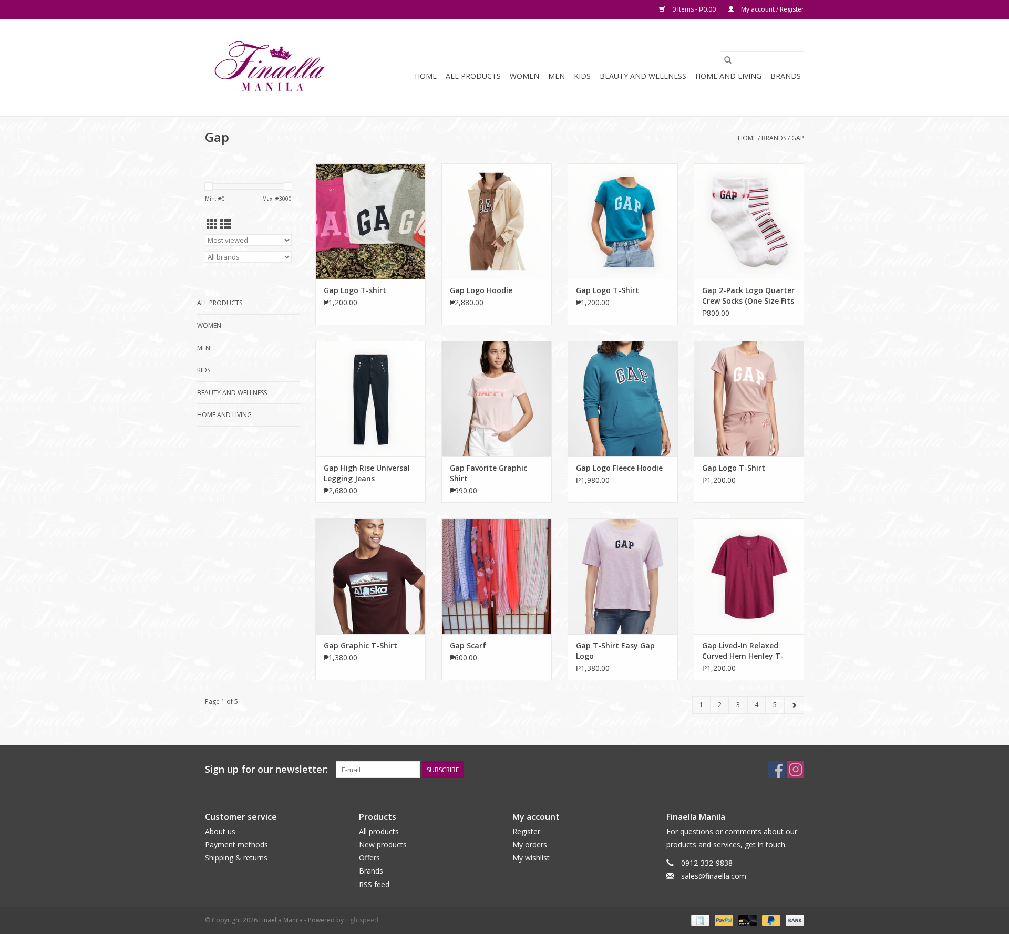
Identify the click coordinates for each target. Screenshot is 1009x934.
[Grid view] (212, 224)
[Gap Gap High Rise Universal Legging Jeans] (370, 398)
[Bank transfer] (793, 919)
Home (426, 76)
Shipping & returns (236, 858)
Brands (785, 76)
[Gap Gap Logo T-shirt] (370, 221)
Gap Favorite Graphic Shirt (488, 473)
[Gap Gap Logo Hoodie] (496, 221)
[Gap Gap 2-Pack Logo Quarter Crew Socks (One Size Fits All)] (749, 221)
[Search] (728, 59)
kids (582, 76)
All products (379, 831)
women (524, 76)
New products (383, 844)
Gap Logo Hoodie (481, 290)
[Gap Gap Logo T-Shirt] (623, 221)
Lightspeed (361, 920)
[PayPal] (723, 919)
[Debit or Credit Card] (746, 919)
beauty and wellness (643, 76)
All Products (473, 76)
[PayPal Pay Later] (770, 919)
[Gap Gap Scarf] (496, 576)
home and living (728, 76)
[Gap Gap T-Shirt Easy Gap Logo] (623, 576)
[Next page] (794, 705)
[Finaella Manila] (269, 67)
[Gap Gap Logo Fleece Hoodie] (623, 398)
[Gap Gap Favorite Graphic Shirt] (496, 398)
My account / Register (771, 9)
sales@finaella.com (713, 876)
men (556, 76)
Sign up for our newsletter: (266, 769)
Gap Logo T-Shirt (607, 290)
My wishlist (531, 858)
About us (220, 831)
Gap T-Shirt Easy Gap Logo (615, 650)
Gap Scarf (468, 645)
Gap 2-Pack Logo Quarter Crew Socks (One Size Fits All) (748, 295)
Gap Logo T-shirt (355, 290)
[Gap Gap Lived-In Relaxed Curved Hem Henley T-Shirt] (749, 576)
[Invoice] (699, 919)
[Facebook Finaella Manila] (776, 769)
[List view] (225, 224)
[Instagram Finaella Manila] (795, 769)
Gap (797, 137)
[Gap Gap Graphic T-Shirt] (370, 576)
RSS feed (374, 884)
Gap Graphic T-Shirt (360, 645)
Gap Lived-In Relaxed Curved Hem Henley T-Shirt (743, 650)
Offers (369, 858)
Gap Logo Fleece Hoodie (619, 468)
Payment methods (236, 844)
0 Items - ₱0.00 (694, 9)
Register (526, 831)
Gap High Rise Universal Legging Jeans (367, 473)
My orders (529, 844)
